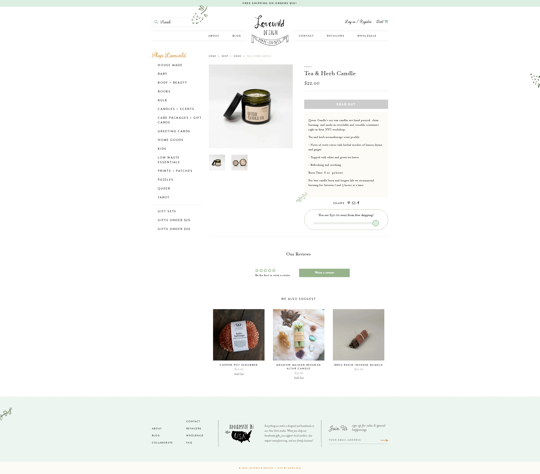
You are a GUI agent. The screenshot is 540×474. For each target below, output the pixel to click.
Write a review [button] (324, 273)
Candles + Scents (176, 109)
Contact (306, 36)
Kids (162, 149)
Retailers (335, 36)
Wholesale (367, 36)
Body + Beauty (172, 82)
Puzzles (166, 180)
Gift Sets (167, 211)
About (213, 36)
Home (212, 56)
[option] (239, 344)
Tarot (164, 197)
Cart (380, 21)
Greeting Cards (174, 131)
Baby (162, 74)
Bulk (162, 100)
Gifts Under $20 (174, 220)
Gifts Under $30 (174, 229)
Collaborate (162, 443)
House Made (170, 65)
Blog (236, 36)
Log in (350, 21)
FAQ (189, 443)
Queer (164, 188)
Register (365, 21)
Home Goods (171, 140)
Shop (225, 56)
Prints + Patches (175, 171)
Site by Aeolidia (289, 468)
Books (164, 91)
